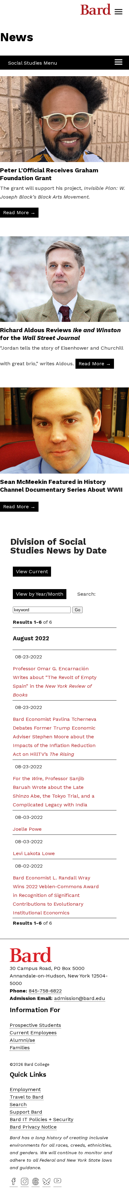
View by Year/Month (39, 594)
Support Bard (26, 1112)
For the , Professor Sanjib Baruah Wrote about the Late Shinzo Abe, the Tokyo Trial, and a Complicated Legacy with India (54, 791)
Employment (25, 1089)
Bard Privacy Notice (33, 1127)
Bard (95, 11)
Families (20, 1048)
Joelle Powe (27, 829)
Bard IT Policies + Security (41, 1119)
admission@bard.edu (79, 998)
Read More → (19, 212)
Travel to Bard (27, 1097)
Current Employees (33, 1033)
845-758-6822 (45, 991)
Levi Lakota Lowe (34, 853)
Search (18, 1104)
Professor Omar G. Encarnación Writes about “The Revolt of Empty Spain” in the (54, 682)
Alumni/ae (22, 1040)
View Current (32, 571)
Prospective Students (35, 1025)
